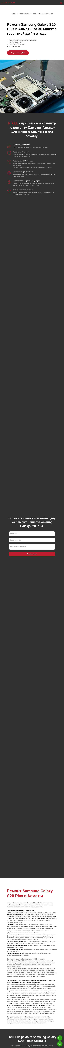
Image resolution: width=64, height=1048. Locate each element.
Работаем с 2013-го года (23, 161)
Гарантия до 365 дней (21, 145)
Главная (13, 13)
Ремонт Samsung (24, 13)
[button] (18, 52)
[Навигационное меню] (61, 3)
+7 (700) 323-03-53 (8, 3)
